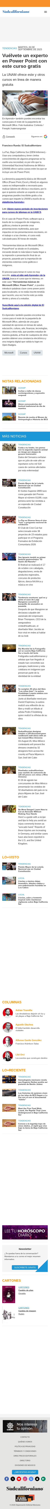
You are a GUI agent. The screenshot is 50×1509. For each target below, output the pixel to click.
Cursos (23, 353)
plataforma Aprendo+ (13, 202)
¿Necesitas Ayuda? (25, 1472)
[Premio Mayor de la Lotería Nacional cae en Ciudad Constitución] (9, 495)
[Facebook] (6, 1479)
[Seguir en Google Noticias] (45, 136)
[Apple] (37, 1479)
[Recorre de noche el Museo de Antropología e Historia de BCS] (9, 417)
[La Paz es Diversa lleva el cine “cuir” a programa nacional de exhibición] (9, 533)
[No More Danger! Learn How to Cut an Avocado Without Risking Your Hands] (9, 827)
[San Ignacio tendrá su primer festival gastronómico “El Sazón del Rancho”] (9, 571)
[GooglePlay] (43, 1479)
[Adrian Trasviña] (7, 1012)
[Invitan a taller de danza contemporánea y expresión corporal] (9, 391)
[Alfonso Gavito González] (7, 1041)
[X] (13, 1479)
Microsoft (8, 353)
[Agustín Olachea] (7, 1027)
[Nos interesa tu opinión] (25, 1426)
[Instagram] (25, 1479)
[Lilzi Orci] (7, 1056)
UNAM (37, 353)
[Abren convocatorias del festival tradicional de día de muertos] (9, 404)
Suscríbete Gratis (25, 1267)
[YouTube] (19, 1479)
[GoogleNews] (31, 1479)
